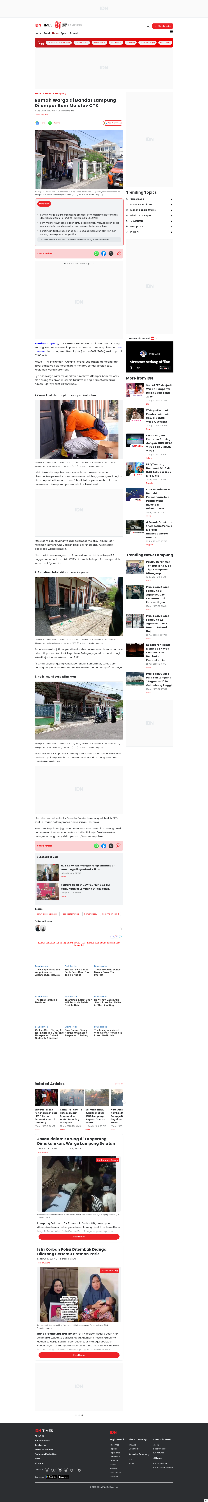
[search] (148, 26)
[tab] (45, 204)
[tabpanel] (79, 227)
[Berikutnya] (124, 1101)
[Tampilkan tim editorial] (121, 928)
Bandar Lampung (46, 343)
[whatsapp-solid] (96, 253)
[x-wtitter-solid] (111, 253)
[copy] (118, 253)
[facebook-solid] (103, 253)
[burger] (171, 31)
